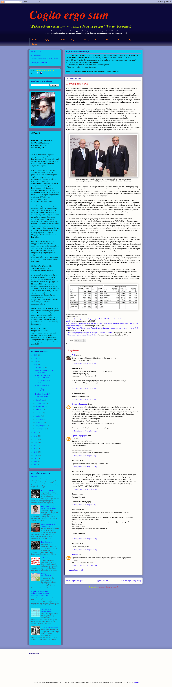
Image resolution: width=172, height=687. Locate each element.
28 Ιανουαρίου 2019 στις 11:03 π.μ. (85, 565)
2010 (36, 455)
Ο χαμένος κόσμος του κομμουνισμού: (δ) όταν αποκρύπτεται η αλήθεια (40, 593)
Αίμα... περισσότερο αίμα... (42, 381)
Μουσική (109, 40)
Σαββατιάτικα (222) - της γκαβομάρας (43, 395)
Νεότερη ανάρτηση (74, 581)
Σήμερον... (35, 476)
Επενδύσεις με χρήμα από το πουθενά (43, 376)
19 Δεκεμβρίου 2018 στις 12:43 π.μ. (85, 489)
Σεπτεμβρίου (41, 403)
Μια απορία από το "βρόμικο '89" (48, 525)
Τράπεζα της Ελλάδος (39, 62)
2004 (36, 461)
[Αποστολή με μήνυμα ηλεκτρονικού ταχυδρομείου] (76, 340)
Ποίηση (121, 40)
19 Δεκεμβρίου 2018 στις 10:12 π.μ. (85, 539)
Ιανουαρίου (40, 429)
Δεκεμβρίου (40, 367)
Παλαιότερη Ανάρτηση (131, 581)
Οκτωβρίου (40, 400)
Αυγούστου (40, 406)
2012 (36, 449)
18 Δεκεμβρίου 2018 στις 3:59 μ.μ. (84, 388)
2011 (36, 452)
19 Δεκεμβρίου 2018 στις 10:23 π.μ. (85, 550)
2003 (36, 465)
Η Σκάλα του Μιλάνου (49, 627)
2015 (36, 439)
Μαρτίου (39, 422)
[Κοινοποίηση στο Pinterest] (84, 340)
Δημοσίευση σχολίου (76, 570)
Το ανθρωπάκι (46, 542)
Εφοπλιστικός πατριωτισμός (46, 610)
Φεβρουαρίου (41, 425)
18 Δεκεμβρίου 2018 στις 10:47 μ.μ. (85, 467)
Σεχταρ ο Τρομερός (79, 404)
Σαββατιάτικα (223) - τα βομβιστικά (44, 371)
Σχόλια (34, 44)
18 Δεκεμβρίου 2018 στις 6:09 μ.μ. (84, 399)
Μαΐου (38, 416)
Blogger (136, 682)
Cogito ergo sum (69, 14)
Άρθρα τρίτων (50, 40)
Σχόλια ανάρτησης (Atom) (108, 587)
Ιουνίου (39, 413)
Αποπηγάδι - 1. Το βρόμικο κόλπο (47, 575)
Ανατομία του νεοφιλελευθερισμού (44, 59)
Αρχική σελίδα (102, 581)
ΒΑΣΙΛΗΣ (75, 554)
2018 (36, 364)
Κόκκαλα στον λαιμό (48, 490)
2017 (36, 433)
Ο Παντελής (45, 558)
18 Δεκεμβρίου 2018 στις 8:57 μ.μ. (84, 456)
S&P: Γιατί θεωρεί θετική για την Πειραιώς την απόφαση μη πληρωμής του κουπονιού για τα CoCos (103, 328)
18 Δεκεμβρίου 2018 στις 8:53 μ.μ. (84, 431)
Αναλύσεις (36, 40)
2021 (36, 355)
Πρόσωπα (133, 40)
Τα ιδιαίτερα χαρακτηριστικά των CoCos (82, 335)
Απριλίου (39, 419)
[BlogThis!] (78, 340)
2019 (36, 361)
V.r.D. (74, 355)
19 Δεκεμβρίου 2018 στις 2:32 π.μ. (84, 505)
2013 (36, 445)
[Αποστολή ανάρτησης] (71, 340)
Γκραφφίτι (75, 40)
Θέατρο (87, 40)
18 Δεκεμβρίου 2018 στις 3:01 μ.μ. (84, 363)
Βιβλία (63, 40)
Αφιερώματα (36, 55)
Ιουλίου (39, 409)
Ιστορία (98, 40)
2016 (36, 436)
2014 (36, 442)
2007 (36, 458)
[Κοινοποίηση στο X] (80, 340)
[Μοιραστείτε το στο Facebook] (82, 340)
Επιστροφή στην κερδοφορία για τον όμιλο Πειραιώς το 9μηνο (90, 332)
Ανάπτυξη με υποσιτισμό (40, 390)
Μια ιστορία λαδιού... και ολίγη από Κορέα (49, 507)
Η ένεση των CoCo (42, 385)
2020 (36, 358)
